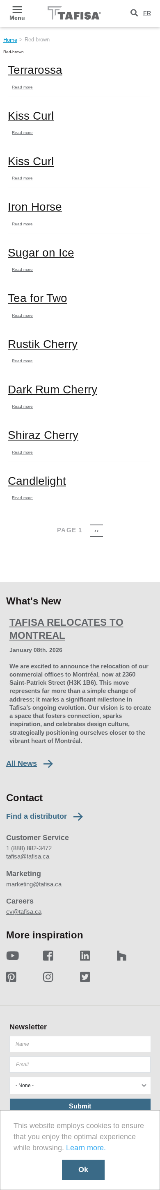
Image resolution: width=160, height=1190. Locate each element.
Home (10, 40)
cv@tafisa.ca (23, 911)
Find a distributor (36, 816)
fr (147, 13)
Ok (83, 1169)
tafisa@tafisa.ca (27, 856)
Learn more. (86, 1148)
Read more (22, 87)
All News (21, 763)
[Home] (74, 13)
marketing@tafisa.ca (34, 884)
